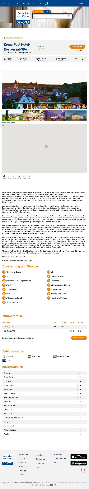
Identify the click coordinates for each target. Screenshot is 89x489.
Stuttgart (22, 458)
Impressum (40, 463)
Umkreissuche (39, 12)
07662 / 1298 (25, 59)
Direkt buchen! (77, 47)
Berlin (21, 475)
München (22, 463)
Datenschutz (40, 459)
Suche (49, 12)
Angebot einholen (59, 458)
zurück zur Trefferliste (14, 38)
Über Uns (16, 4)
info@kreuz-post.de (42, 59)
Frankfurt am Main (25, 467)
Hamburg (22, 471)
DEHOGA (53, 485)
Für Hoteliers (28, 4)
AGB (37, 467)
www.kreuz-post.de (62, 59)
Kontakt (39, 4)
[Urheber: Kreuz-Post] (44, 90)
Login (81, 3)
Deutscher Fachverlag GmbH (25, 483)
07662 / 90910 (9, 59)
